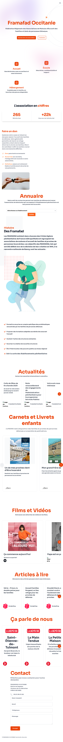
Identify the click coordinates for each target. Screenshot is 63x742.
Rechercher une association (26, 37)
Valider (31, 214)
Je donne (42, 37)
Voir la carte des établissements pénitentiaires (26, 354)
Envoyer (15, 728)
